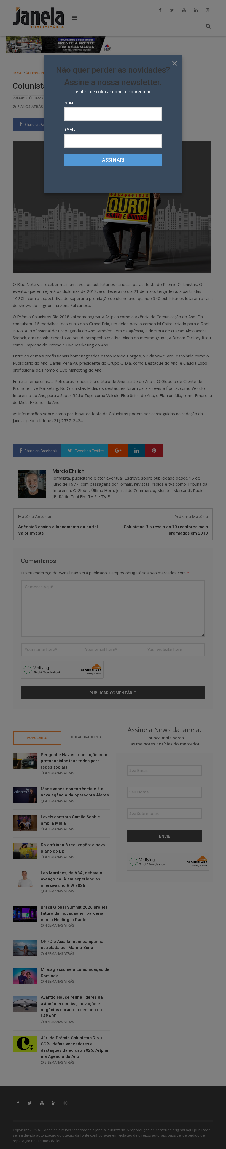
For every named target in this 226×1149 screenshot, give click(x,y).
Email (69, 129)
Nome (69, 102)
